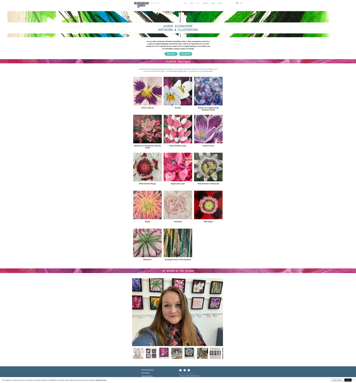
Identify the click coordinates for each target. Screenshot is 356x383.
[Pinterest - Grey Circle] (155, 3)
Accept (348, 380)
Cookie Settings (337, 380)
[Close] (354, 380)
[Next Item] (220, 312)
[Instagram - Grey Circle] (159, 3)
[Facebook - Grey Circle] (152, 3)
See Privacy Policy (101, 380)
